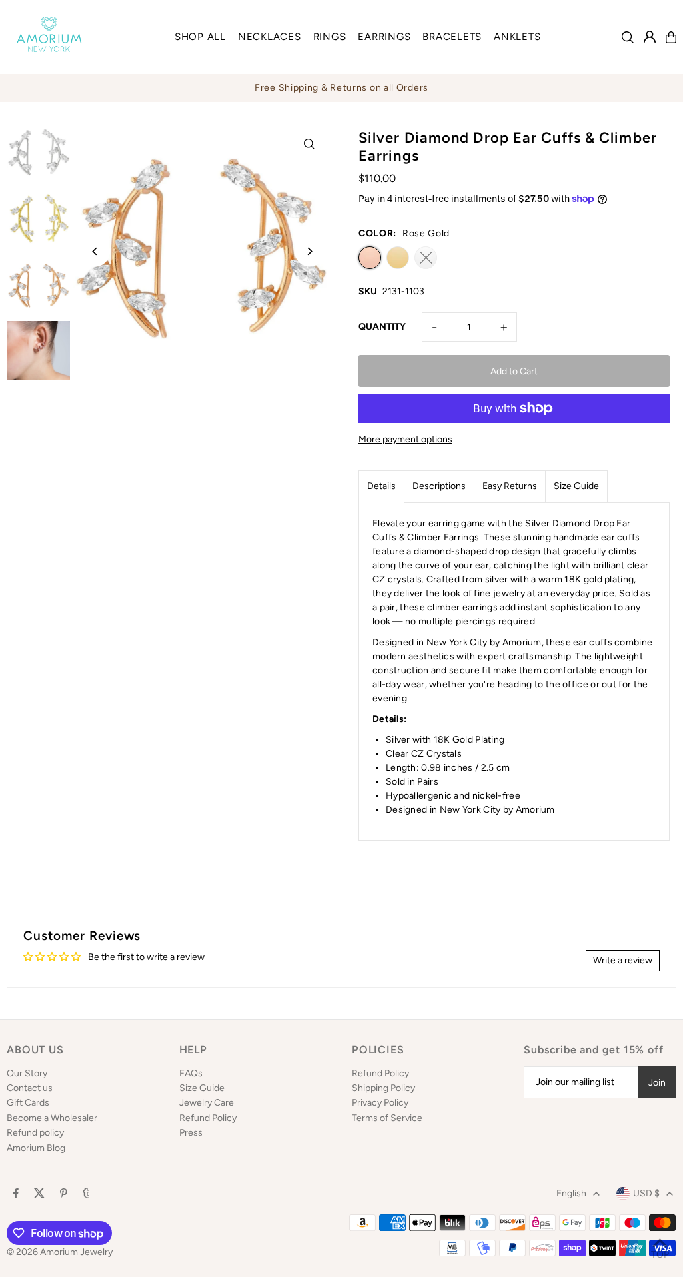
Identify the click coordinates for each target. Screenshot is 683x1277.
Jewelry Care (206, 1102)
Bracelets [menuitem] (452, 37)
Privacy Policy (380, 1102)
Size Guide (576, 486)
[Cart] (671, 37)
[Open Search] (628, 37)
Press (191, 1132)
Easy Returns (509, 486)
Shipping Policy (383, 1088)
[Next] (310, 251)
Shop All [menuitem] (200, 37)
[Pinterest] (63, 1194)
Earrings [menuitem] (384, 37)
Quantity (382, 326)
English (571, 1193)
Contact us (30, 1088)
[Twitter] (39, 1194)
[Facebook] (16, 1194)
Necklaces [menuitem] (269, 37)
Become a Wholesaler (52, 1118)
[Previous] (95, 251)
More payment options (405, 439)
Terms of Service (387, 1118)
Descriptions (439, 486)
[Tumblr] (86, 1194)
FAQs (191, 1073)
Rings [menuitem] (329, 37)
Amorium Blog (36, 1148)
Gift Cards (28, 1102)
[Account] (650, 37)
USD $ (646, 1193)
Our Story (27, 1073)
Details (381, 486)
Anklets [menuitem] (517, 37)
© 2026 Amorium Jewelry (60, 1252)
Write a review (622, 960)
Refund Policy (208, 1118)
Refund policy (35, 1132)
